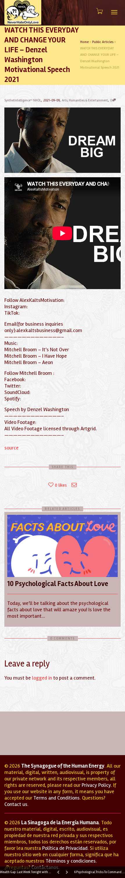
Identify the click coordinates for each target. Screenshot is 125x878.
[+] (62, 546)
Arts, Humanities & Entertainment (85, 100)
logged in (42, 678)
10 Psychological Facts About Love (57, 584)
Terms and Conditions (56, 798)
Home (84, 42)
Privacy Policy (96, 785)
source (11, 448)
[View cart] (99, 11)
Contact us (15, 804)
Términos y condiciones (71, 861)
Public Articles (102, 42)
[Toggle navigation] (114, 12)
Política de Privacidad (65, 848)
